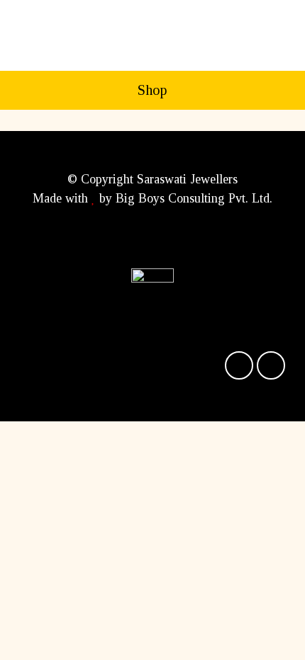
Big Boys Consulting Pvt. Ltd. (194, 198)
